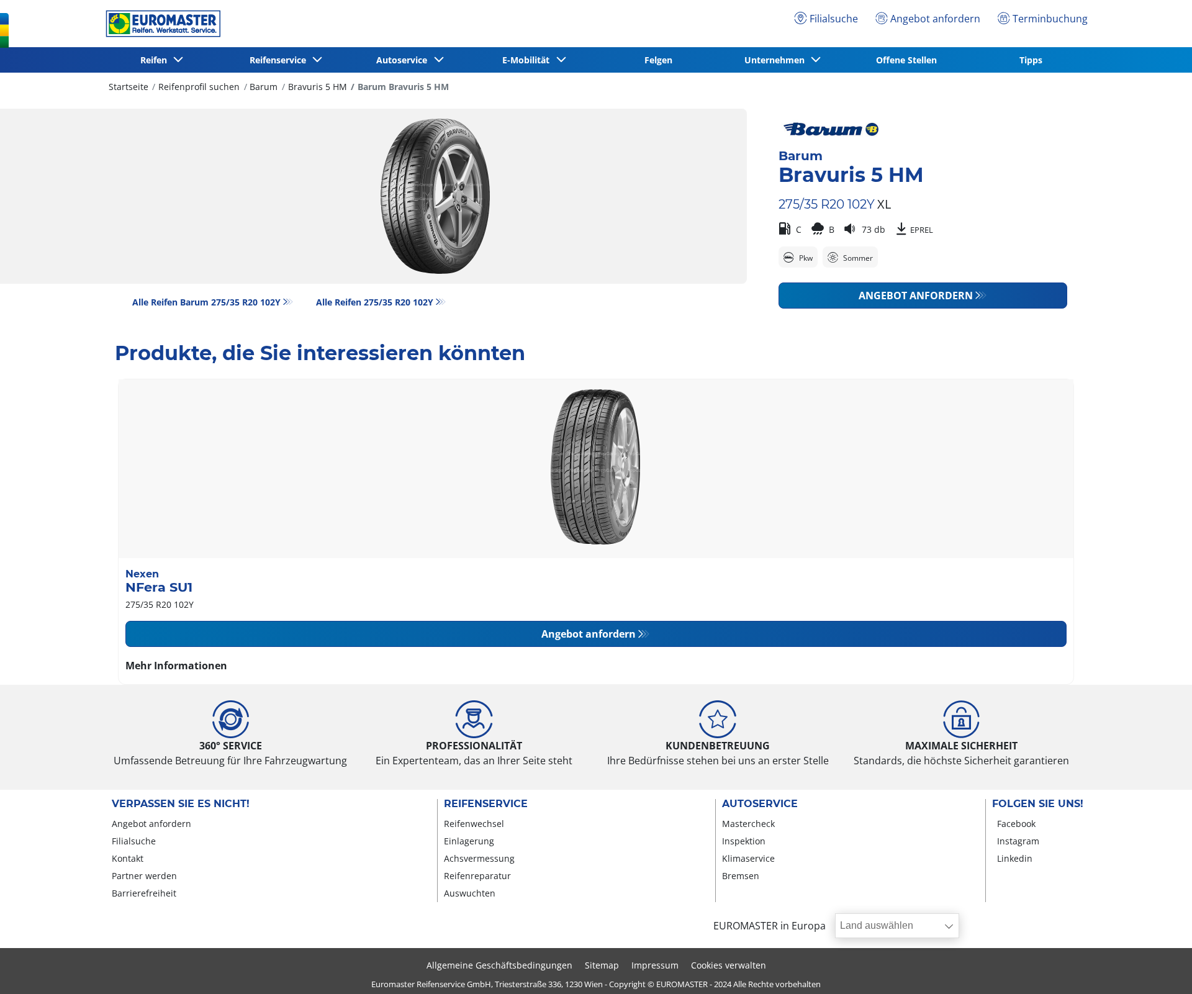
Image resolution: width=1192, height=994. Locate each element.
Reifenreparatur (477, 876)
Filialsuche (134, 841)
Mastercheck (748, 823)
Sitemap (602, 965)
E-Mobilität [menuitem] (528, 60)
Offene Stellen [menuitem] (906, 60)
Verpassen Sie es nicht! (181, 804)
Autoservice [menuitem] (404, 60)
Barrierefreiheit (144, 893)
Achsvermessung (479, 858)
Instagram (1018, 841)
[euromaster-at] (159, 23)
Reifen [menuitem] (156, 60)
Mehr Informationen (176, 665)
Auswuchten (469, 893)
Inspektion (743, 841)
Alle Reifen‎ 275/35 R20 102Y (374, 302)
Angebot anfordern (916, 295)
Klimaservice (748, 858)
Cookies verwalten (728, 965)
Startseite (128, 87)
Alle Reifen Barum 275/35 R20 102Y (206, 302)
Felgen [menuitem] (658, 60)
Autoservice (760, 804)
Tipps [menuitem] (1030, 60)
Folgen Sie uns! (1037, 804)
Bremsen (740, 876)
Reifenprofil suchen (199, 87)
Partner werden (144, 876)
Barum (264, 87)
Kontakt (127, 858)
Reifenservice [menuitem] (280, 60)
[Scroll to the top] (1159, 968)
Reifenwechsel (474, 823)
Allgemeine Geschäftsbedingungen (499, 965)
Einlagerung (469, 841)
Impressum (655, 965)
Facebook (1016, 823)
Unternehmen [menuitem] (777, 60)
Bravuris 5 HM (317, 87)
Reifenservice (486, 804)
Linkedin (1014, 858)
